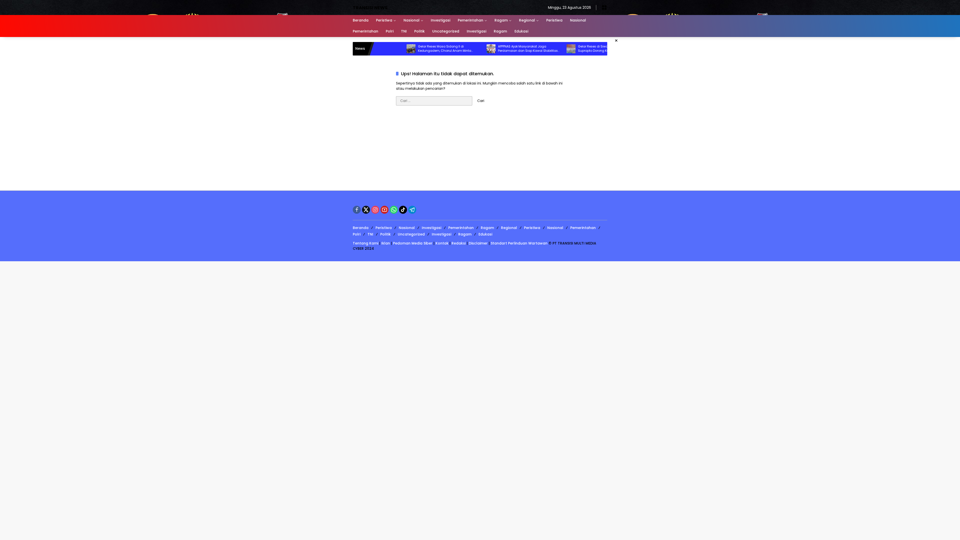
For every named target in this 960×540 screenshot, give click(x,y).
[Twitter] (366, 210)
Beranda (360, 227)
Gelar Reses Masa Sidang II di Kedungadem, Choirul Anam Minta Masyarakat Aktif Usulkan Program (420, 48)
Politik (385, 234)
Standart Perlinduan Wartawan (519, 243)
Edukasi (485, 234)
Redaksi (459, 243)
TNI (370, 234)
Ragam (487, 227)
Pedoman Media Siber (412, 243)
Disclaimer (478, 243)
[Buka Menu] (604, 7)
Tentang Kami (365, 243)
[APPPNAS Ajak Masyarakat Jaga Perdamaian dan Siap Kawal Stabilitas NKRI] (467, 48)
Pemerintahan (461, 227)
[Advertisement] (480, 151)
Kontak (442, 243)
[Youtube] (384, 210)
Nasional (407, 227)
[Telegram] (412, 210)
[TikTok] (403, 210)
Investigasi (431, 227)
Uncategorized (411, 234)
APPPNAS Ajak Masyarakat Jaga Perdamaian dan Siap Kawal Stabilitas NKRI (504, 48)
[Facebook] (357, 210)
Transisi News (370, 7)
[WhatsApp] (394, 210)
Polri (356, 234)
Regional (509, 227)
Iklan (385, 243)
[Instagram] (375, 210)
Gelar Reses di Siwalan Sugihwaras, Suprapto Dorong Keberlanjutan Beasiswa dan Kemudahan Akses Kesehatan (581, 48)
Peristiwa (384, 227)
